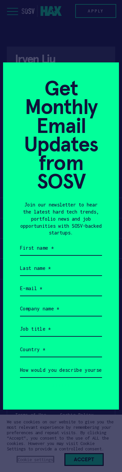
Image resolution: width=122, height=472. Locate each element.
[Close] (105, 76)
